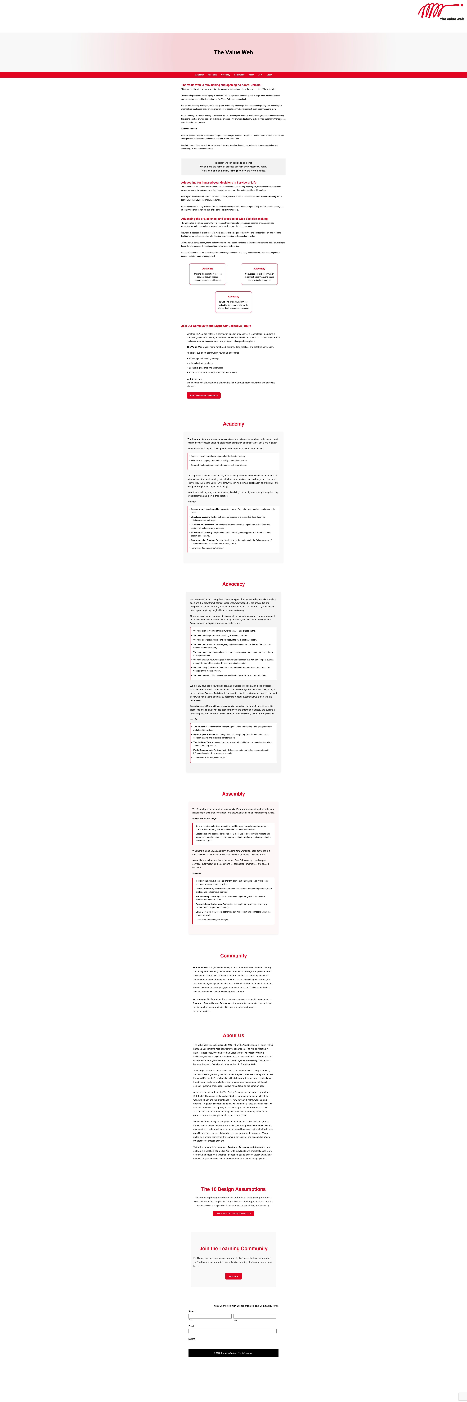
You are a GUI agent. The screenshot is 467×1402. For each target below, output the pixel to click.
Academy (199, 75)
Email (192, 1326)
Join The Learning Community (204, 395)
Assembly (212, 75)
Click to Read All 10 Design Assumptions (233, 1214)
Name (192, 1311)
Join (260, 75)
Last (235, 1320)
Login (269, 75)
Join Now (233, 1276)
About (251, 75)
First (190, 1320)
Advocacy (225, 75)
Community (239, 75)
